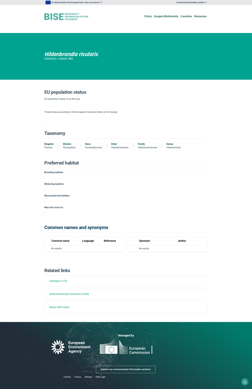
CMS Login (100, 377)
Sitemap (88, 377)
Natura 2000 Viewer (59, 307)
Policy (148, 16)
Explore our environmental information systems (126, 369)
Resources (200, 16)
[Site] (70, 17)
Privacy (77, 377)
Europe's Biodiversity (166, 16)
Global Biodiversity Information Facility (69, 294)
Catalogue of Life (58, 281)
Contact (67, 377)
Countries (186, 16)
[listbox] (73, 2)
